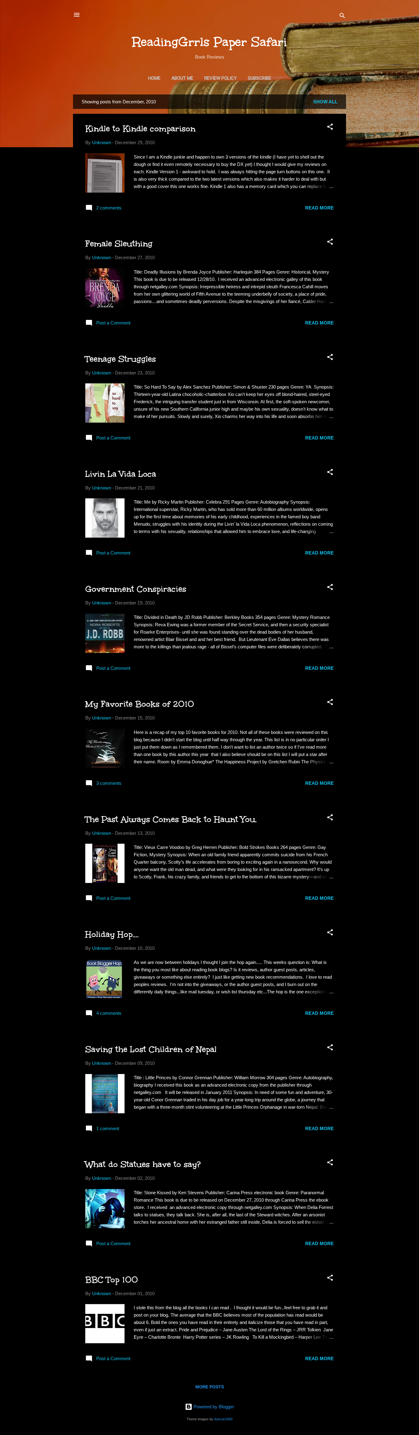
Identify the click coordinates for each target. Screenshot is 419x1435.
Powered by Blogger (213, 1406)
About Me (182, 78)
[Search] (342, 16)
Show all (325, 101)
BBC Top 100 (111, 1279)
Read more (319, 207)
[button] (330, 127)
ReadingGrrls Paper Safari (210, 42)
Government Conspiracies (135, 588)
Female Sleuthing (118, 243)
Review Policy (220, 78)
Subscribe (259, 78)
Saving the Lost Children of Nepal (151, 1049)
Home (154, 78)
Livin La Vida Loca (120, 473)
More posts (209, 1386)
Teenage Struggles (120, 358)
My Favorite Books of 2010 (139, 703)
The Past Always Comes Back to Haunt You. (171, 819)
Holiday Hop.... (112, 934)
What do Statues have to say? (143, 1164)
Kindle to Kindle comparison (140, 128)
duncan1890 (223, 1419)
